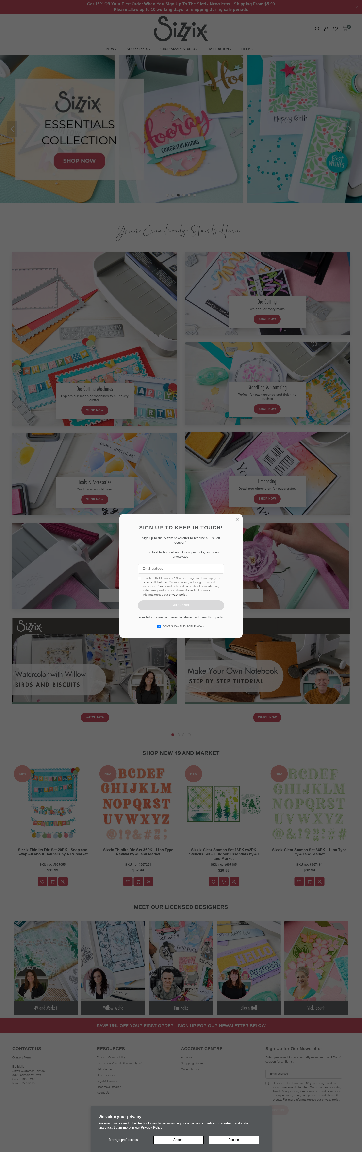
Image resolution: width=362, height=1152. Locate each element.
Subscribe (181, 605)
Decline (233, 1140)
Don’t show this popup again (184, 626)
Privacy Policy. (152, 1127)
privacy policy (178, 594)
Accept (178, 1140)
